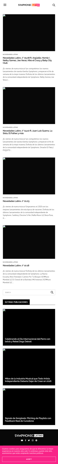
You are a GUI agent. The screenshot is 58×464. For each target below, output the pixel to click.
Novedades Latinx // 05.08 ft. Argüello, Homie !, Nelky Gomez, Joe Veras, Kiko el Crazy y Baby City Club (27, 60)
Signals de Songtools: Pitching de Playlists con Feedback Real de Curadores (28, 419)
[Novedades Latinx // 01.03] (29, 175)
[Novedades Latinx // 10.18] (29, 242)
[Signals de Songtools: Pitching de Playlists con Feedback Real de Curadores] (29, 406)
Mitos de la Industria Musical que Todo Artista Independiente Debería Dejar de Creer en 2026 (28, 379)
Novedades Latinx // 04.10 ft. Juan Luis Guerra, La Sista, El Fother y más (27, 132)
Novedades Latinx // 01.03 (16, 201)
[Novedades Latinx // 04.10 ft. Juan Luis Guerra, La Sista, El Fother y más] (29, 105)
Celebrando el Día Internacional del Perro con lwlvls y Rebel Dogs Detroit (27, 340)
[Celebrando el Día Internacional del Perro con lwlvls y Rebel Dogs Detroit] (29, 327)
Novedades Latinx (10, 54)
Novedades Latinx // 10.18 (16, 265)
